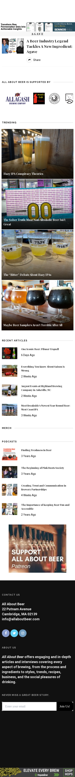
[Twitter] (14, 633)
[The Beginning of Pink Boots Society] (9, 472)
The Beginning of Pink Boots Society (42, 467)
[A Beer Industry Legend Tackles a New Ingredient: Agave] (13, 46)
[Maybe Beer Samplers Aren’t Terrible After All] (37, 305)
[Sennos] (37, 26)
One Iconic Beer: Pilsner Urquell (40, 349)
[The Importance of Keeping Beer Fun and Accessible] (9, 509)
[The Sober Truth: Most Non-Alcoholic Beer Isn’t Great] (37, 204)
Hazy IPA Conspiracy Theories (23, 174)
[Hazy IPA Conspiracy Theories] (37, 154)
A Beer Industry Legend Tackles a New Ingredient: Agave (49, 46)
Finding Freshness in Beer (36, 450)
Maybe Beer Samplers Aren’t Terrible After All (32, 325)
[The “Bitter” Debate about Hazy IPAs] (37, 255)
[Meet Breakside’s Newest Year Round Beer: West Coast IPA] (9, 409)
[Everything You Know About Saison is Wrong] (9, 371)
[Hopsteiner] (37, 772)
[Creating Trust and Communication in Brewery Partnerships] (9, 489)
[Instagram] (23, 633)
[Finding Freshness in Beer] (9, 454)
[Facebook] (6, 633)
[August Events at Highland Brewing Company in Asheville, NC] (9, 390)
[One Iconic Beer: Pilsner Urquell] (9, 353)
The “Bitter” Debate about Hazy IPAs (27, 275)
